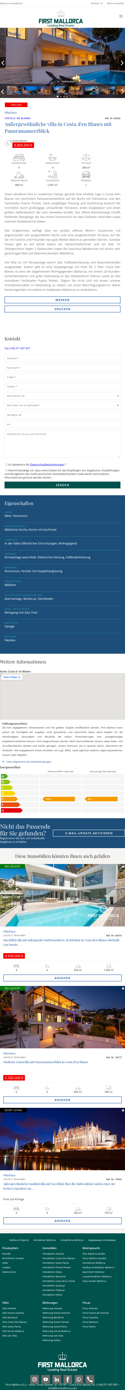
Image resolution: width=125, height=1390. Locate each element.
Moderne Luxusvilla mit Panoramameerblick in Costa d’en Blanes (45, 1062)
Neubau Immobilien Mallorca (98, 1267)
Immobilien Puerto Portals (56, 1267)
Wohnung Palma (51, 1340)
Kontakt (6, 1253)
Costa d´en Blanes (18, 118)
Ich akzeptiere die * (37, 464)
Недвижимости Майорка (102, 1240)
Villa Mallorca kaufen (94, 1253)
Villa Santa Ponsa (11, 1326)
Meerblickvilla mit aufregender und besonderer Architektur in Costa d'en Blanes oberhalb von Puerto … (61, 942)
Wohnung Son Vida (52, 1335)
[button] (57, 96)
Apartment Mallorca (93, 1271)
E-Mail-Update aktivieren (89, 833)
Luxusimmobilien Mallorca (97, 1276)
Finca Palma (89, 1326)
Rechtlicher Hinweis (13, 1258)
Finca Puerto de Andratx (96, 1312)
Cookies (6, 1267)
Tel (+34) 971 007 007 (17, 348)
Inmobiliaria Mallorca (72, 1240)
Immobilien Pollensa (53, 1290)
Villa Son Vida (9, 1335)
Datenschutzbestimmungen (47, 464)
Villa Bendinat (9, 1317)
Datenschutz (9, 1271)
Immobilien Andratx (53, 1253)
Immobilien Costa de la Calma (58, 1281)
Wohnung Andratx (52, 1308)
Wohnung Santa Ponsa (54, 1326)
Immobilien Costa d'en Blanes (58, 1258)
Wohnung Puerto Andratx (56, 1312)
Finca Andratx (90, 1308)
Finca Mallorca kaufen (94, 1258)
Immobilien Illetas (52, 1271)
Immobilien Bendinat (53, 1276)
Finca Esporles (90, 1317)
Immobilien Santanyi (53, 1285)
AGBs (5, 1262)
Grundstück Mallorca (94, 1262)
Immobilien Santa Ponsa (55, 1262)
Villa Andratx (9, 1308)
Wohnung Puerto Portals (55, 1322)
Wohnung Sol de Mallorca (56, 1331)
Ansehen (62, 978)
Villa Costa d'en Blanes (14, 1322)
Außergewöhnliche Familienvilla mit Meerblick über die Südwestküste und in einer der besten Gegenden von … (59, 1186)
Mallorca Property (19, 1240)
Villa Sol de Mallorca (13, 1331)
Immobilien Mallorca (44, 1240)
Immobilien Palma (52, 1294)
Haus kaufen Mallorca (94, 1281)
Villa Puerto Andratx (13, 1312)
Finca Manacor (90, 1322)
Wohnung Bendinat (53, 1317)
